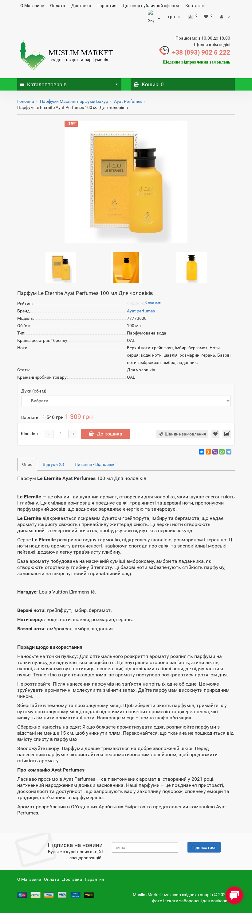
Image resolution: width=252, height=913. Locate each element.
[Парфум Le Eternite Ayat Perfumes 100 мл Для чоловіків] (60, 267)
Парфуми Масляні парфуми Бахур (74, 101)
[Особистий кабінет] (225, 16)
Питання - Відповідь (96, 464)
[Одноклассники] (208, 452)
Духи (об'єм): (34, 391)
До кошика (109, 434)
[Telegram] (228, 452)
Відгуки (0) (53, 464)
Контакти (195, 5)
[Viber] (215, 452)
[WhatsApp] (222, 452)
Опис (27, 464)
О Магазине (32, 5)
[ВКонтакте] (201, 452)
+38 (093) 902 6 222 (201, 52)
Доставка (81, 5)
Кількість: (31, 433)
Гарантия (106, 5)
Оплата (57, 5)
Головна (25, 101)
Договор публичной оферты (151, 5)
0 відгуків (153, 302)
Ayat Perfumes (128, 101)
